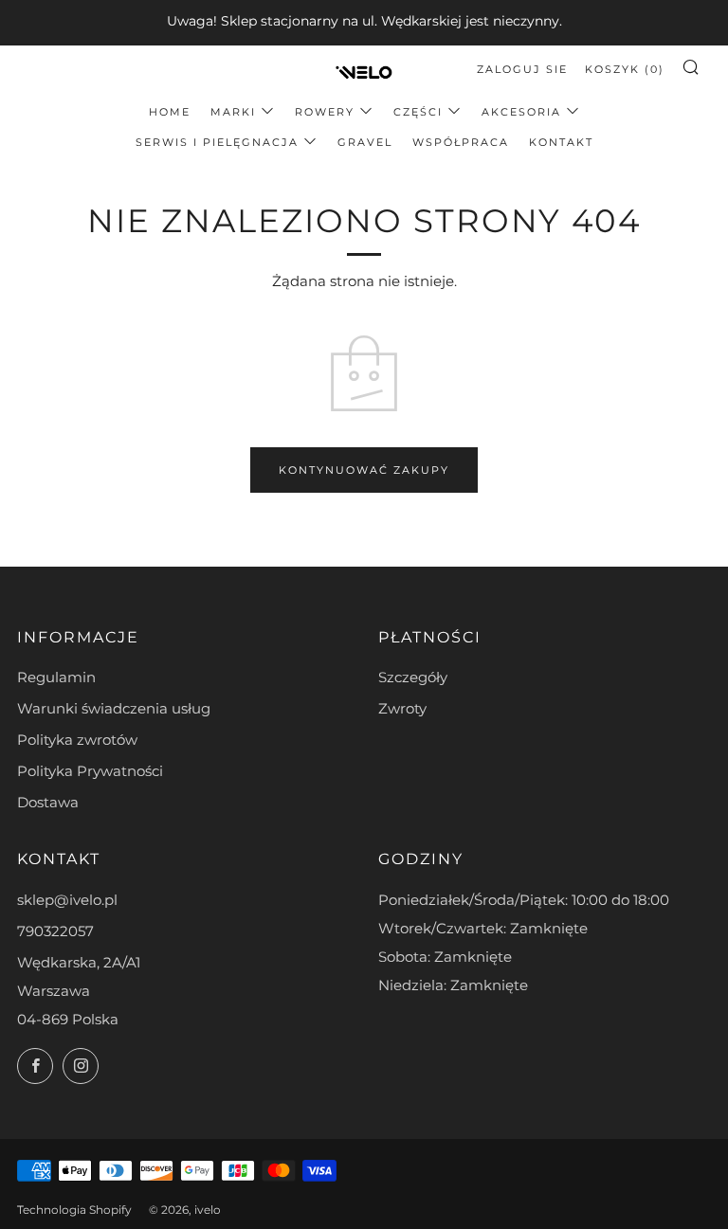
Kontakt (561, 142)
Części (418, 111)
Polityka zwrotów (77, 740)
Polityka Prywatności (90, 771)
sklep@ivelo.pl (67, 900)
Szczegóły (412, 677)
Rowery (325, 111)
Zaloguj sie (522, 69)
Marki (233, 111)
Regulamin (56, 677)
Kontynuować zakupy (364, 470)
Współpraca (460, 142)
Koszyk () (624, 69)
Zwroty (402, 708)
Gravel (364, 142)
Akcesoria (521, 111)
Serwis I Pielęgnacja (217, 142)
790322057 (55, 931)
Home (170, 111)
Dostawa (48, 802)
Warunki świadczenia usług (113, 708)
